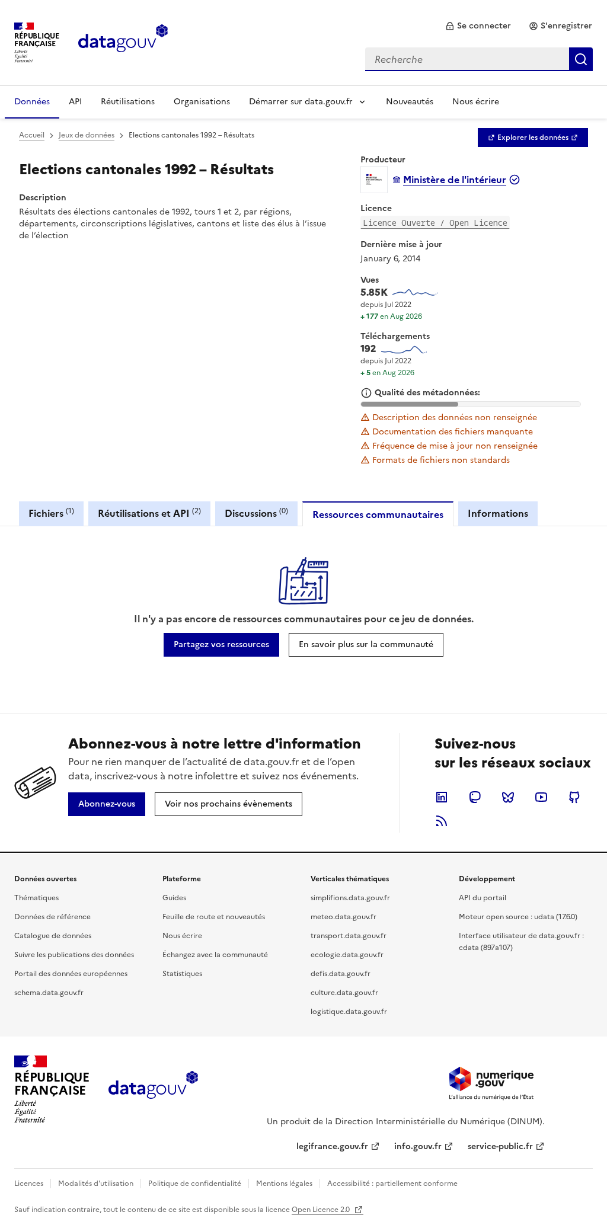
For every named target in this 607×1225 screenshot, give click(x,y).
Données (32, 101)
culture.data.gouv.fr (344, 992)
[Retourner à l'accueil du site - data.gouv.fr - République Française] (153, 1089)
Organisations (202, 101)
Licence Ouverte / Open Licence (435, 222)
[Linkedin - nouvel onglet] (441, 797)
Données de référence (52, 916)
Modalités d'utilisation (95, 1183)
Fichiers (51, 513)
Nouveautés (409, 101)
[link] (478, 26)
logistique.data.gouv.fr (349, 1011)
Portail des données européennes (70, 973)
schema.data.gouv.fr (49, 992)
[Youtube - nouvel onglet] (541, 797)
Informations (498, 513)
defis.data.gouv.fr (340, 973)
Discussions (256, 513)
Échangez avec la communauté (215, 954)
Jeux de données (86, 135)
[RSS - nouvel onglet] (441, 821)
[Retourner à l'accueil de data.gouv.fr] (123, 41)
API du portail (482, 898)
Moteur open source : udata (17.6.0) (518, 916)
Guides (174, 898)
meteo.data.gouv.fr (343, 916)
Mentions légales (284, 1183)
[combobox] (479, 59)
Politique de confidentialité (194, 1183)
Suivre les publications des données (74, 954)
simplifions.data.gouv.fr (350, 898)
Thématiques (36, 898)
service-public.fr (500, 1146)
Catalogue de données (52, 935)
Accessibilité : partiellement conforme (392, 1183)
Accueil (31, 135)
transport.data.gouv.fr (348, 935)
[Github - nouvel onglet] (574, 797)
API (75, 101)
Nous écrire (475, 101)
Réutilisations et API (149, 513)
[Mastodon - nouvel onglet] (475, 797)
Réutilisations (128, 101)
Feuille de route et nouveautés (213, 916)
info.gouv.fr (418, 1146)
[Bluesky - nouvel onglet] (508, 797)
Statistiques (182, 973)
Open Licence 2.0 (322, 1209)
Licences (28, 1183)
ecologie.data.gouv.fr (347, 954)
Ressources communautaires (377, 514)
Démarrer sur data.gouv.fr (301, 101)
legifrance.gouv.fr (332, 1146)
